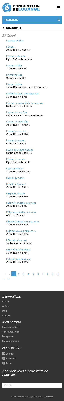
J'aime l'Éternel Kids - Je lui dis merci (24, 87)
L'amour (10, 46)
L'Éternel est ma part (16, 240)
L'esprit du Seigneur (16, 184)
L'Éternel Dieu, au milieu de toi (21, 230)
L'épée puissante (14, 168)
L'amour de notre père (17, 121)
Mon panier (8, 336)
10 (58, 273)
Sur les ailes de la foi (16, 106)
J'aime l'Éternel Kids (16, 49)
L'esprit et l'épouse (15, 193)
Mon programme (10, 340)
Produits (6, 315)
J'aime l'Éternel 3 (14, 196)
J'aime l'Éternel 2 (14, 187)
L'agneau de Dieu (15, 40)
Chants (5, 301)
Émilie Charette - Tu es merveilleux (23, 115)
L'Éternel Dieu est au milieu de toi (22, 221)
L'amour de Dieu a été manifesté (22, 93)
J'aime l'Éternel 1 (14, 68)
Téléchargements (10, 331)
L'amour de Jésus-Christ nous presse (24, 102)
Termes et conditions (45, 397)
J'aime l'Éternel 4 (14, 124)
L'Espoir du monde (15, 177)
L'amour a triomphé (15, 56)
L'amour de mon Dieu (16, 112)
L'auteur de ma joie (15, 159)
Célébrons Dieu (13, 77)
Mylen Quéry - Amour (16, 59)
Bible (4, 310)
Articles (5, 306)
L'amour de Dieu (14, 65)
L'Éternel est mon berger (18, 249)
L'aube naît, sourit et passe (19, 149)
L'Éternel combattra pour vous (21, 202)
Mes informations (10, 326)
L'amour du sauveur (16, 130)
